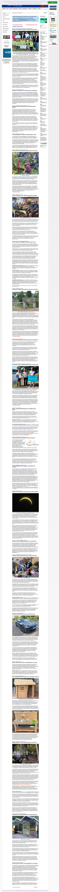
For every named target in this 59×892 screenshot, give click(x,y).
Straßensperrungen (6, 28)
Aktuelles (4, 8)
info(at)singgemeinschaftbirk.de (28, 461)
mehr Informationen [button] (38, 3)
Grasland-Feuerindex (27, 784)
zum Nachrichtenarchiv (16, 887)
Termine (39, 8)
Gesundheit (34, 8)
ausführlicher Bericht (16, 336)
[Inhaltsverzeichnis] (45, 12)
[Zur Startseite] (46, 12)
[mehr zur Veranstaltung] (44, 39)
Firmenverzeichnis (5, 22)
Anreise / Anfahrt (5, 26)
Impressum (27, 890)
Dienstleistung (24, 8)
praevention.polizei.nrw (18, 811)
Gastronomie (15, 8)
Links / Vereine (5, 24)
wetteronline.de (8, 63)
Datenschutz (33, 890)
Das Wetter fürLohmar (6, 46)
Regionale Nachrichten (6, 18)
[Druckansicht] (44, 12)
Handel (20, 8)
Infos (7, 8)
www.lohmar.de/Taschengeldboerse (17, 487)
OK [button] (52, 2)
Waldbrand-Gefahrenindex (17, 784)
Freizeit (11, 8)
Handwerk (30, 8)
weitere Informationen (16, 191)
